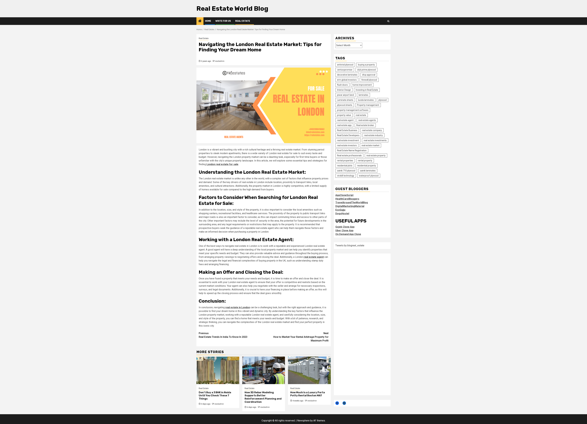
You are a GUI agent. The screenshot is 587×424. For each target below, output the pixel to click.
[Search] (388, 21)
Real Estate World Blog (232, 8)
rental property (365, 160)
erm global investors (347, 80)
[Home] (200, 21)
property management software (352, 110)
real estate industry (373, 135)
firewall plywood (369, 80)
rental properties (345, 160)
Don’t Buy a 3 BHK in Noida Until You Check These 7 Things (215, 395)
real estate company (372, 130)
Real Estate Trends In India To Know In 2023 (223, 335)
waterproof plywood (368, 175)
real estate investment (348, 140)
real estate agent (314, 257)
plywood (382, 100)
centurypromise (344, 70)
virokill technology (345, 175)
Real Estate (242, 21)
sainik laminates (368, 170)
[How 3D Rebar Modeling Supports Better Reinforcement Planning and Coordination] (263, 370)
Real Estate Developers (348, 135)
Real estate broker (365, 125)
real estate (361, 115)
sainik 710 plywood (346, 170)
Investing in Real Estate (367, 90)
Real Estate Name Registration (352, 150)
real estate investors (347, 145)
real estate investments (375, 140)
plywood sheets (344, 105)
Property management (368, 105)
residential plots (344, 165)
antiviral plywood (345, 64)
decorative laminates (347, 75)
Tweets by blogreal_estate (349, 245)
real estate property (376, 155)
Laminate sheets (345, 100)
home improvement (362, 85)
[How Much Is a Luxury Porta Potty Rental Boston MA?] (309, 370)
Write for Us (223, 21)
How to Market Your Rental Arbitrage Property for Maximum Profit (301, 337)
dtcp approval (368, 75)
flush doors (342, 85)
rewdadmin (219, 61)
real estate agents (367, 120)
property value (344, 115)
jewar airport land (345, 95)
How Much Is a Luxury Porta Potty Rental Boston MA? (307, 394)
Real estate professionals (349, 155)
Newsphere (303, 420)
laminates (363, 95)
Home (208, 21)
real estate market (370, 145)
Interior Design (344, 90)
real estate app (344, 125)
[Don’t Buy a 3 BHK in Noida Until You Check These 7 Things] (217, 370)
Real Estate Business (347, 130)
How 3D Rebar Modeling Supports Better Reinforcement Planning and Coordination (263, 397)
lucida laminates (366, 100)
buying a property (366, 64)
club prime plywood (366, 70)
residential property (366, 165)
